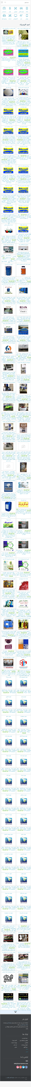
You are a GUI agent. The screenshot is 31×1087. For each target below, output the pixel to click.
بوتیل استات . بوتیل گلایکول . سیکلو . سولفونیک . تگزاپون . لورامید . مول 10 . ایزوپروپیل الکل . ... (23, 763)
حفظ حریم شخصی (24, 1025)
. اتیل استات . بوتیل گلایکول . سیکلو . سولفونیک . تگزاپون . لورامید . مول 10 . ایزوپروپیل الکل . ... (8, 743)
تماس (16, 1047)
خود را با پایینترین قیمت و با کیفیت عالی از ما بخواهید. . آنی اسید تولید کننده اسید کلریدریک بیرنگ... (8, 509)
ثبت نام (15, 1045)
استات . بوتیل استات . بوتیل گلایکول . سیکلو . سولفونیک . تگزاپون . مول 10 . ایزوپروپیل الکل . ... (23, 704)
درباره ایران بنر (25, 1038)
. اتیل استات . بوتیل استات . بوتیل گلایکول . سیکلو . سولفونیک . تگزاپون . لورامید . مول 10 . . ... (23, 685)
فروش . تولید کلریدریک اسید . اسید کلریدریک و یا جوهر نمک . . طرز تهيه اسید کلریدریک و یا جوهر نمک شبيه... (23, 212)
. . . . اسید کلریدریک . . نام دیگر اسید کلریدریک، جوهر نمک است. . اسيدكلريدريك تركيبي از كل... (8, 54)
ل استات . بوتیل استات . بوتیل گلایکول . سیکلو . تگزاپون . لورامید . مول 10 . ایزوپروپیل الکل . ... (23, 725)
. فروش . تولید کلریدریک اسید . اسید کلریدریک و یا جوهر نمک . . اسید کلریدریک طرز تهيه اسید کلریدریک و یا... (23, 153)
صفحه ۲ (15, 1011)
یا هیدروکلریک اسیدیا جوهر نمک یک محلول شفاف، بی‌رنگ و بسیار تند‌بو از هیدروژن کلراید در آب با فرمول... (23, 487)
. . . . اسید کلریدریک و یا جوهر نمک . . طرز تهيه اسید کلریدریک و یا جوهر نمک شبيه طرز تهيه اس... (23, 527)
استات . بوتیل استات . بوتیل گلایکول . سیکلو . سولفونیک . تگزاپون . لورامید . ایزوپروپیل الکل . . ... (8, 684)
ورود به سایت (14, 1043)
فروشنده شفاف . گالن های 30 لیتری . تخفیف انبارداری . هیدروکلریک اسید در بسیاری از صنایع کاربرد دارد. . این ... (23, 980)
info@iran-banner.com (21, 1063)
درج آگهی (26, 1047)
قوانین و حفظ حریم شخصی (24, 1042)
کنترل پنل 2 (14, 1040)
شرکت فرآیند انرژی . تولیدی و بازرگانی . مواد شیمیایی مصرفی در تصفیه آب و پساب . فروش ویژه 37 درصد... (8, 568)
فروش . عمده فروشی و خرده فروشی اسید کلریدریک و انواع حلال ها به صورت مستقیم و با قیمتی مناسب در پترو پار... (23, 921)
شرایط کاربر (9, 1023)
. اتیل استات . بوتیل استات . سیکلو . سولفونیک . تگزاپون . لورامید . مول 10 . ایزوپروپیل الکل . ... (23, 743)
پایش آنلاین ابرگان (10, 1077)
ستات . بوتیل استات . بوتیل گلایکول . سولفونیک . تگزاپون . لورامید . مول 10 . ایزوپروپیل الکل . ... (8, 724)
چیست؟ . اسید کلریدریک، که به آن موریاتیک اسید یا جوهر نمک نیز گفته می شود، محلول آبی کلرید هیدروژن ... (8, 548)
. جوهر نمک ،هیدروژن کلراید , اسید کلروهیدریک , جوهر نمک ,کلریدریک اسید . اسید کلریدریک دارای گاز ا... (8, 646)
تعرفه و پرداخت (24, 1045)
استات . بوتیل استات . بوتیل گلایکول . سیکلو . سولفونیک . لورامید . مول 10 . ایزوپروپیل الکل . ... (8, 704)
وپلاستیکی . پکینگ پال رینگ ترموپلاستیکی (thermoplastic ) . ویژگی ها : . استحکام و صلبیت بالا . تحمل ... (23, 940)
